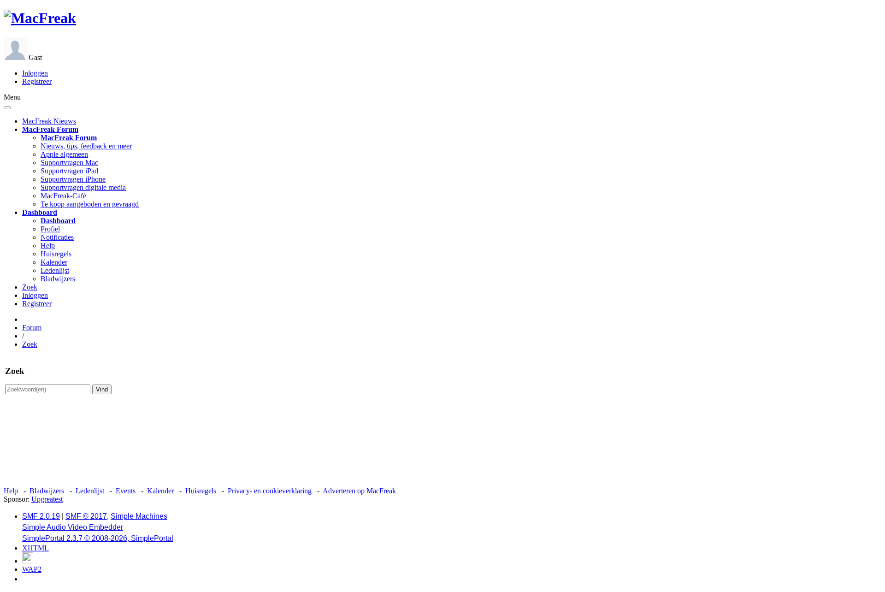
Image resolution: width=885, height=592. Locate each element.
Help (48, 245)
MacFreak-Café (63, 196)
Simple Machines (139, 516)
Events (126, 491)
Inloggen (35, 73)
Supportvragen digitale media (83, 187)
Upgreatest (47, 499)
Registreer (37, 81)
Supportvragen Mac (69, 162)
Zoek (29, 287)
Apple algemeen (64, 154)
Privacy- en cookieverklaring (270, 491)
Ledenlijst (55, 270)
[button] (50, 129)
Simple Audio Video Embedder (72, 527)
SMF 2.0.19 (41, 516)
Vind (102, 389)
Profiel (50, 229)
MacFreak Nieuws (49, 121)
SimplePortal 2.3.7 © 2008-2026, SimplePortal (97, 538)
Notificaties (57, 237)
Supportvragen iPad (69, 171)
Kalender (54, 262)
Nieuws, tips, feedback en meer (86, 146)
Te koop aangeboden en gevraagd (90, 204)
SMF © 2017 (86, 516)
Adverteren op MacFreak (359, 491)
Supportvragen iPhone (73, 179)
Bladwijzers (58, 279)
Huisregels (56, 254)
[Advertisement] (442, 447)
